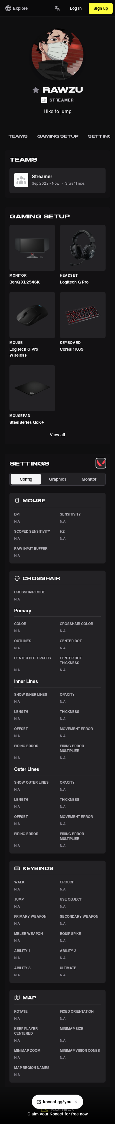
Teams (18, 136)
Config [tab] (26, 479)
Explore (20, 8)
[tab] (101, 463)
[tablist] (101, 463)
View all (57, 434)
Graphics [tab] (57, 479)
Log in (76, 8)
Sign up (100, 8)
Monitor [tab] (89, 479)
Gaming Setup (57, 136)
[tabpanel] (57, 778)
